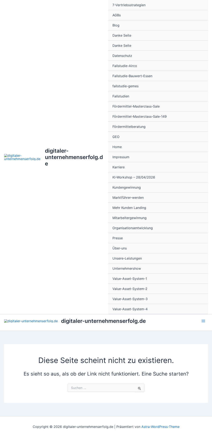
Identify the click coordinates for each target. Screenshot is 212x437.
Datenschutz (122, 56)
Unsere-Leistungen (127, 258)
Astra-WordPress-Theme (160, 427)
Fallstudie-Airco (124, 66)
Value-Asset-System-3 (130, 299)
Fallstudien (120, 96)
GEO (115, 137)
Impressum (120, 157)
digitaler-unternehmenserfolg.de (74, 157)
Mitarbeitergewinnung (129, 218)
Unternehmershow (126, 268)
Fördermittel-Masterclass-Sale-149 (139, 116)
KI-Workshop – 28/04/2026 (133, 177)
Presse (117, 238)
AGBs (116, 15)
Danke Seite (121, 35)
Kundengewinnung (126, 187)
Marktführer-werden (128, 197)
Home (117, 147)
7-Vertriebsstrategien (129, 5)
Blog (115, 25)
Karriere (118, 167)
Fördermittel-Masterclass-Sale (136, 106)
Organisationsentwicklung (132, 228)
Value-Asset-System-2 (129, 289)
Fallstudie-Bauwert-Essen (132, 76)
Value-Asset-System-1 (129, 279)
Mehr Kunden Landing (129, 208)
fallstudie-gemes (125, 86)
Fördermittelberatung (129, 127)
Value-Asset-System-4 (130, 309)
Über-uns (119, 248)
